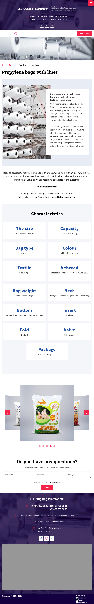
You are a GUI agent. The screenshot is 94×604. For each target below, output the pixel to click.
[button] (84, 33)
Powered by (80, 596)
